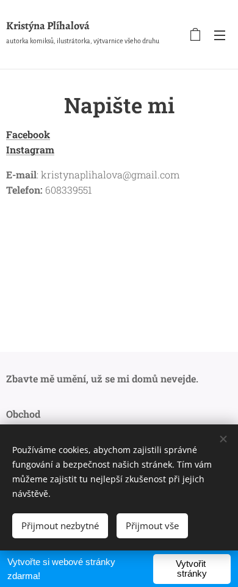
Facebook (28, 134)
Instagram (30, 149)
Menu (219, 35)
